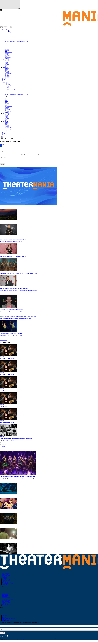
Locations (6, 30)
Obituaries (6, 63)
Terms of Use (25, 639)
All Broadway (9, 33)
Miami (6, 51)
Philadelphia (7, 53)
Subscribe (2, 164)
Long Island (7, 49)
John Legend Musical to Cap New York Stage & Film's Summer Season (14, 288)
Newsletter (4, 79)
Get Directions (2, 446)
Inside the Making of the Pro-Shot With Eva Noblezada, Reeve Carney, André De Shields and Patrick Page (18, 273)
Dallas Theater (4, 596)
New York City (2, 372)
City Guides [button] (4, 67)
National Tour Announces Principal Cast (11, 241)
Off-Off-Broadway (17, 41)
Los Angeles (7, 50)
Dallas (6, 48)
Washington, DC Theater (6, 582)
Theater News (4, 588)
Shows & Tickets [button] (5, 29)
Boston (6, 70)
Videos (6, 66)
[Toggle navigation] (1, 10)
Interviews (6, 62)
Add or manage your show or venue (8, 618)
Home (3, 136)
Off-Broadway (11, 41)
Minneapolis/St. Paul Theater (7, 583)
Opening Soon (9, 32)
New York (2, 144)
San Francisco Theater (6, 580)
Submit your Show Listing (12, 36)
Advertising (4, 617)
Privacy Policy (20, 639)
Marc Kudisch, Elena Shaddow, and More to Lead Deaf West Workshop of (15, 292)
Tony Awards (4, 80)
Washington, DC (8, 57)
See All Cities (7, 58)
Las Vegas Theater (5, 577)
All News (4, 605)
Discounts (8, 35)
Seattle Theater (5, 581)
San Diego (6, 54)
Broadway (11, 31)
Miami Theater (5, 578)
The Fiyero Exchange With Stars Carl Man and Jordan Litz (11, 333)
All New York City (24, 41)
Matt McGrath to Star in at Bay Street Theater (10, 337)
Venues (6, 36)
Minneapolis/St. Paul (8, 52)
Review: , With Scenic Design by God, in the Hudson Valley (11, 221)
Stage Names (4, 615)
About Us (4, 619)
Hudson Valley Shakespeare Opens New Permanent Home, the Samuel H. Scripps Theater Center (15, 318)
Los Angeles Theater (6, 575)
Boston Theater (5, 576)
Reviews (6, 61)
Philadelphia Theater (6, 579)
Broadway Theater (5, 573)
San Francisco (7, 55)
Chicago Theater (5, 574)
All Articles (7, 60)
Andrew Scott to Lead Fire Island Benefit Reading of (11, 309)
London (3, 610)
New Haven (7, 77)
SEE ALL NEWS (3, 340)
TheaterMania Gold (5, 78)
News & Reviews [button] (5, 59)
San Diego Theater (5, 601)
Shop (3, 616)
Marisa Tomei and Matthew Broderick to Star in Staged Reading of (13, 256)
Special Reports (7, 64)
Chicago (6, 69)
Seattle (6, 56)
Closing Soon (9, 34)
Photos (6, 65)
